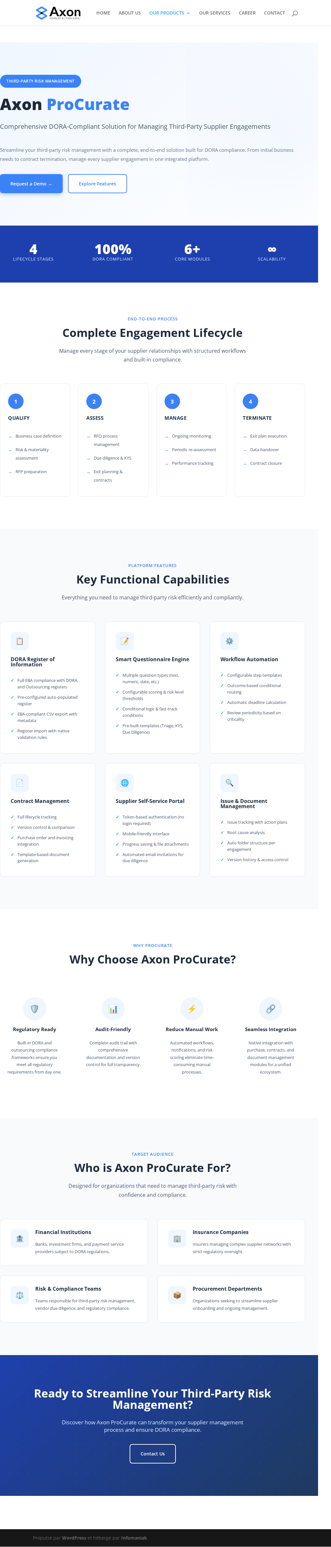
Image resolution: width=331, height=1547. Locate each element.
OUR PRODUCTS (166, 13)
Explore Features (97, 184)
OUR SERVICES (214, 13)
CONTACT (274, 13)
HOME (103, 13)
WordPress (74, 1538)
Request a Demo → (31, 184)
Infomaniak (134, 1538)
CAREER (247, 13)
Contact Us (153, 1454)
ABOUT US (130, 13)
